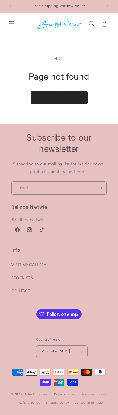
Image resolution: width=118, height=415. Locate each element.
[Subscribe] (100, 188)
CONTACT (20, 291)
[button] (11, 23)
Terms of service (94, 394)
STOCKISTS (22, 278)
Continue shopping (59, 97)
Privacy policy (65, 394)
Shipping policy (58, 402)
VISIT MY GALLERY (28, 265)
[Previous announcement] (10, 6)
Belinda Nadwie (36, 394)
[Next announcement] (107, 6)
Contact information (90, 402)
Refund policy (29, 402)
